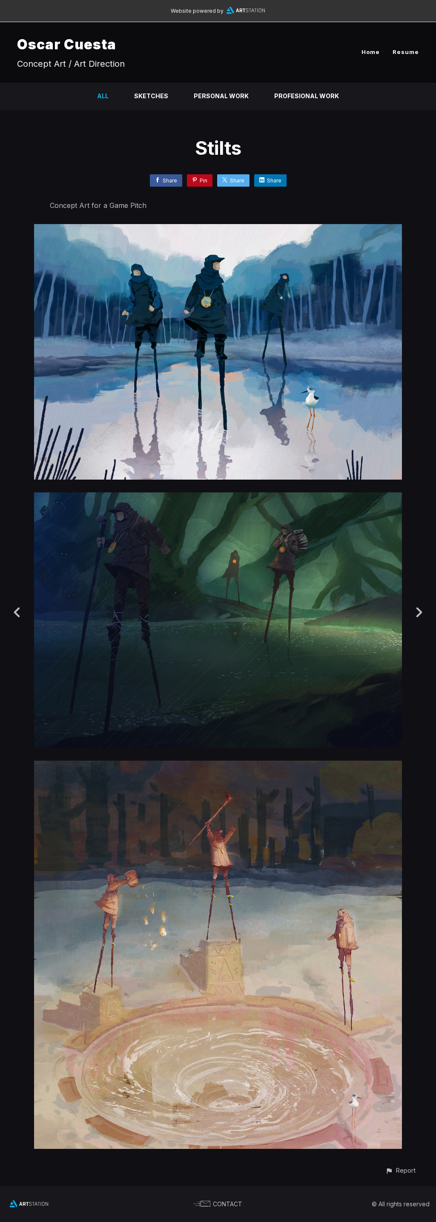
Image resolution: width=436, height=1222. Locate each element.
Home (370, 51)
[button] (400, 1170)
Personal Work (221, 95)
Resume (406, 51)
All (103, 95)
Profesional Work (306, 95)
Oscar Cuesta (66, 44)
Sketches (151, 95)
